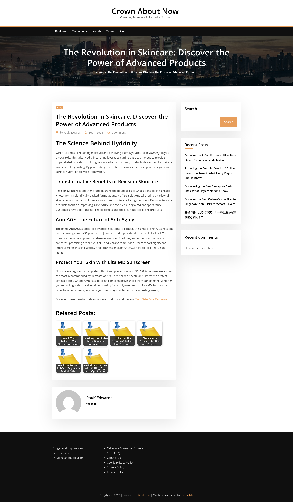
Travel (110, 31)
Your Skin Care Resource (151, 299)
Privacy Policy (115, 467)
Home (99, 72)
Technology (79, 31)
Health (96, 31)
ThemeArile (187, 495)
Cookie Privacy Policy (120, 462)
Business (61, 31)
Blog (122, 31)
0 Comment (119, 132)
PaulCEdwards (70, 132)
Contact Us (114, 458)
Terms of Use (115, 472)
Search (191, 108)
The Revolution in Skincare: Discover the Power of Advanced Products (153, 72)
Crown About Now (145, 11)
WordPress (144, 495)
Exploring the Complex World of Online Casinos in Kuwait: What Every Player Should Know (210, 173)
